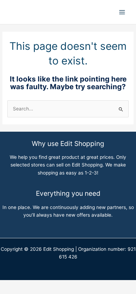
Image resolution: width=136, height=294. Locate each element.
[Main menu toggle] (122, 12)
